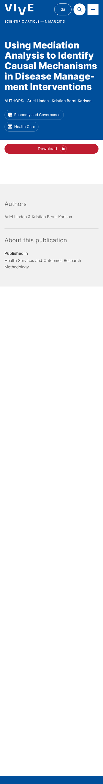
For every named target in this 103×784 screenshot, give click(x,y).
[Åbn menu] (93, 9)
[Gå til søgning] (80, 9)
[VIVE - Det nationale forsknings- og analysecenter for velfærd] (19, 9)
